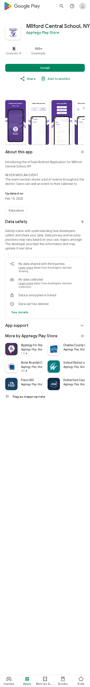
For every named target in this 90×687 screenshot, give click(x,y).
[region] (45, 51)
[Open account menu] (82, 6)
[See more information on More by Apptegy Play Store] (82, 336)
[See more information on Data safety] (82, 221)
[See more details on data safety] (20, 312)
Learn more (26, 267)
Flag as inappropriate (25, 397)
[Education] (16, 210)
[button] (20, 53)
